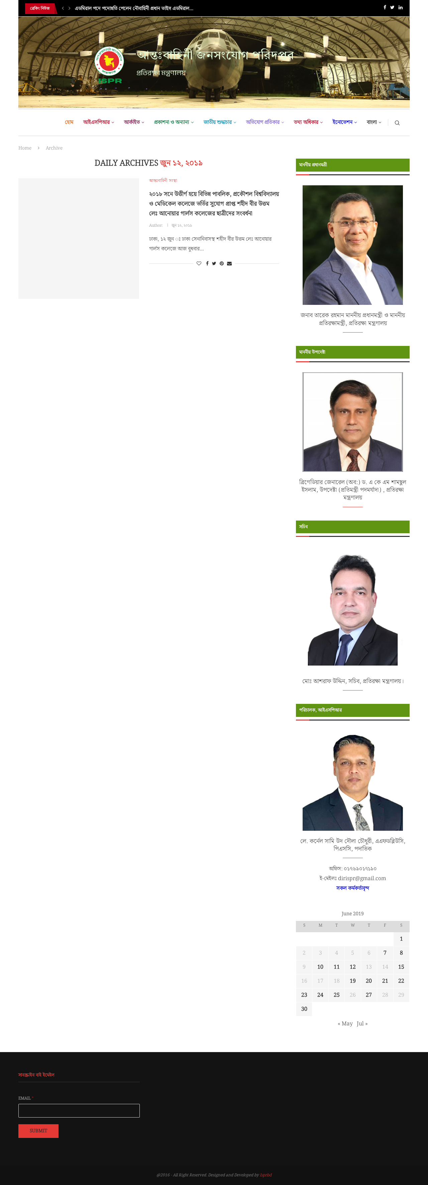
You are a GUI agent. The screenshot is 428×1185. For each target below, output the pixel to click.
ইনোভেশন (342, 122)
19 (353, 981)
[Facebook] (385, 9)
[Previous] (63, 8)
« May (345, 1024)
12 (353, 967)
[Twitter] (392, 9)
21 (385, 981)
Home (24, 148)
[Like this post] (199, 263)
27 (369, 995)
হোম (69, 122)
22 (401, 981)
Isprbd (266, 1175)
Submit (38, 1131)
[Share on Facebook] (207, 263)
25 (337, 995)
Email (26, 1098)
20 (369, 981)
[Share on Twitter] (214, 263)
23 (304, 995)
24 (320, 995)
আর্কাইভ (132, 122)
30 (304, 1009)
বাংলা (372, 122)
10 (320, 967)
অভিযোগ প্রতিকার (263, 122)
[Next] (69, 8)
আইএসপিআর (96, 122)
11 (337, 967)
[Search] (397, 122)
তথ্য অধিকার (306, 122)
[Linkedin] (400, 9)
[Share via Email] (229, 263)
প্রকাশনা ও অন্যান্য (171, 122)
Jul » (362, 1024)
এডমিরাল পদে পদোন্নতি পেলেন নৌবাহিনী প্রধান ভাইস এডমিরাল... (134, 9)
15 (401, 967)
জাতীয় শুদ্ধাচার (218, 122)
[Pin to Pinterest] (222, 263)
